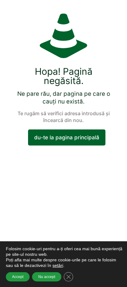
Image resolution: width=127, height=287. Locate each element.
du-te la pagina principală (66, 137)
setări (57, 265)
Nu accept (46, 277)
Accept (17, 277)
